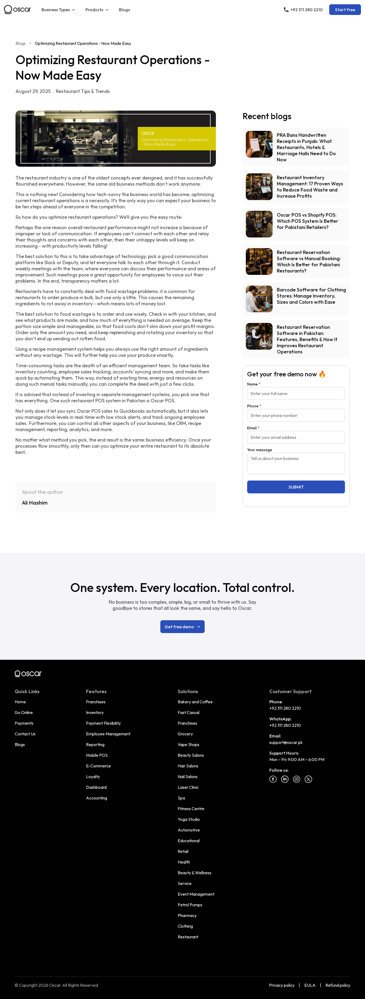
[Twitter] (308, 779)
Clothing (185, 926)
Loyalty (93, 776)
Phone (254, 406)
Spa (181, 798)
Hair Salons (188, 765)
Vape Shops (188, 744)
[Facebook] (273, 779)
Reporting (95, 744)
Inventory (95, 712)
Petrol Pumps (190, 904)
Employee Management (108, 733)
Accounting (96, 798)
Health (184, 862)
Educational (189, 840)
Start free (345, 9)
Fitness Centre (191, 808)
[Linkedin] (285, 779)
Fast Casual (188, 712)
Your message (259, 450)
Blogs (124, 9)
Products (94, 9)
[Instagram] (296, 779)
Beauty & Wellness (194, 872)
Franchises (96, 701)
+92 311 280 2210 (285, 708)
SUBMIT (296, 487)
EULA (310, 985)
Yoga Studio (189, 819)
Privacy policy (281, 985)
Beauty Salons (191, 755)
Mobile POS (97, 755)
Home (20, 701)
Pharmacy (187, 915)
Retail (183, 851)
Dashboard (96, 787)
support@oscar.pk (286, 742)
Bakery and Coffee (195, 701)
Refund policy (337, 985)
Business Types (55, 9)
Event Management (196, 894)
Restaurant (188, 936)
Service (185, 883)
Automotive (189, 830)
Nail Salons (187, 776)
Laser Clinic (188, 787)
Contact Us (25, 733)
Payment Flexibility (103, 723)
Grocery (185, 733)
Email (253, 428)
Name (254, 384)
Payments (24, 723)
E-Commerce (98, 765)
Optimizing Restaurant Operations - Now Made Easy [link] (83, 43)
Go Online (24, 712)
